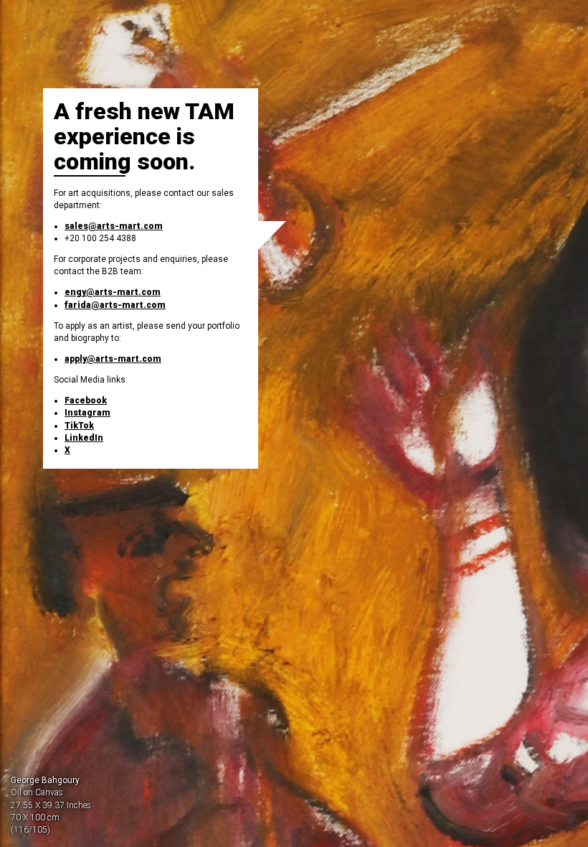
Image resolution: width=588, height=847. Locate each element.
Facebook (86, 401)
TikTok (79, 426)
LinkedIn (84, 438)
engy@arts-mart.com (113, 292)
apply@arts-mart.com (113, 359)
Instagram (87, 413)
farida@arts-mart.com (115, 305)
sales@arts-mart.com (114, 226)
